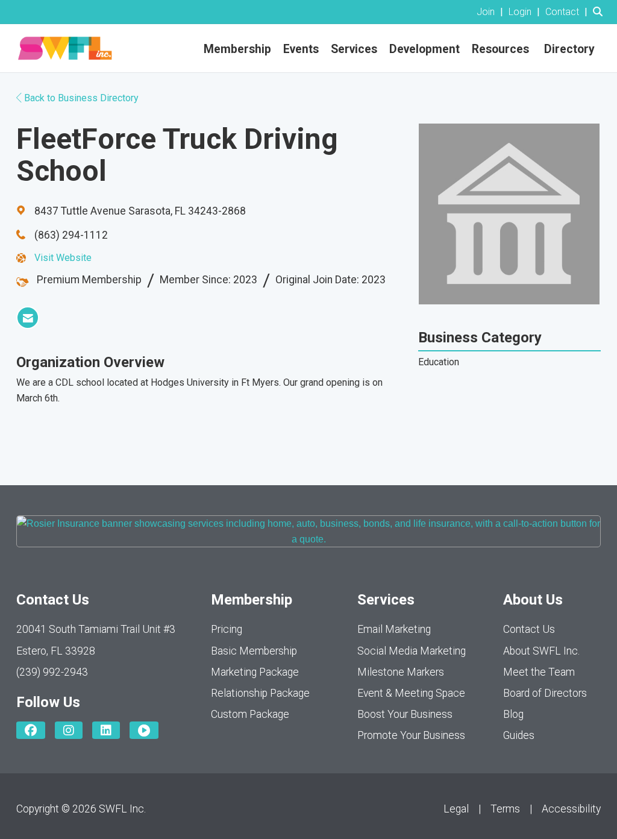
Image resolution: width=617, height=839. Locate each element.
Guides (518, 735)
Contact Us (529, 629)
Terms (505, 809)
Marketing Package (255, 672)
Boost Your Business (405, 714)
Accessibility (571, 809)
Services (354, 49)
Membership (237, 49)
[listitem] (491, 11)
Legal (456, 809)
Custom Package (250, 714)
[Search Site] (600, 11)
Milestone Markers (400, 672)
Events (301, 49)
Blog (513, 714)
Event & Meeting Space (411, 693)
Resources (500, 49)
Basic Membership (254, 651)
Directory (569, 49)
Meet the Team (539, 672)
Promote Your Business (411, 735)
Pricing (226, 629)
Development (424, 49)
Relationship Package (260, 693)
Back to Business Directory (80, 98)
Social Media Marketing (411, 651)
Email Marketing (394, 629)
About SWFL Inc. (541, 651)
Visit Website (63, 257)
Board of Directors (545, 693)
